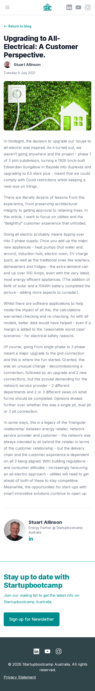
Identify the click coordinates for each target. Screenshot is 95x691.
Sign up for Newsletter (31, 619)
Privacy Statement (20, 677)
